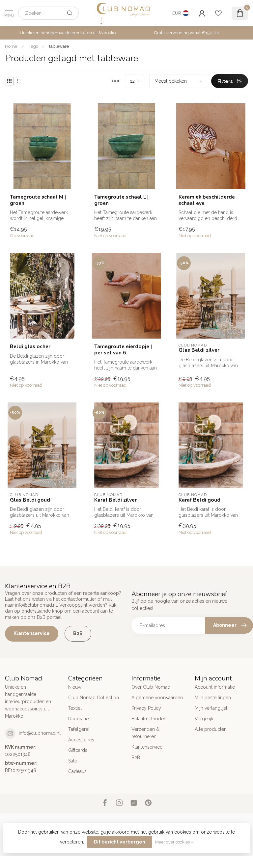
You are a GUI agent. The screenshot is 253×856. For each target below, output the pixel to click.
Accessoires (81, 739)
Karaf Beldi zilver (115, 500)
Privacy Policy (146, 708)
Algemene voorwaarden (157, 697)
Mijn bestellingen (213, 697)
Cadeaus (77, 771)
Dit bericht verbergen (119, 841)
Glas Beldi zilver (199, 350)
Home (11, 46)
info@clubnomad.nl (40, 733)
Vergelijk (204, 718)
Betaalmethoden (148, 718)
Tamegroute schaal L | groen (121, 200)
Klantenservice (32, 633)
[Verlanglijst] (218, 13)
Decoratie (78, 718)
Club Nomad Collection (93, 697)
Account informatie (215, 687)
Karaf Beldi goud (199, 500)
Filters (225, 81)
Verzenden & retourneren (145, 733)
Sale (72, 760)
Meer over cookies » (174, 842)
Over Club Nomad (150, 687)
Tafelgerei (78, 729)
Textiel (75, 708)
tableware (59, 46)
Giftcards (77, 750)
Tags (33, 46)
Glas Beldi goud (30, 500)
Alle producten (211, 729)
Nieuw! (75, 687)
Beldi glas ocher (30, 346)
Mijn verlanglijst (211, 708)
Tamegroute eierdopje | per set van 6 (123, 350)
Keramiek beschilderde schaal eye (207, 200)
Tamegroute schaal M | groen (38, 200)
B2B (78, 633)
